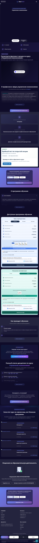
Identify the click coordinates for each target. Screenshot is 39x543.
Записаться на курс (20, 265)
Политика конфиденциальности (7, 524)
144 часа (28, 273)
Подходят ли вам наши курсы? (20, 356)
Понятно (35, 541)
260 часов (6, 221)
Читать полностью (19, 104)
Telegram (21, 525)
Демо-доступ (15, 40)
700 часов (23, 221)
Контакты (2, 519)
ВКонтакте (22, 524)
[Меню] (36, 1)
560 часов (15, 221)
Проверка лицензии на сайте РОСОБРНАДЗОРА (24, 483)
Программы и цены (23, 41)
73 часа (11, 273)
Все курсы (3, 514)
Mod (21, 1)
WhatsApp (22, 527)
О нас (2, 512)
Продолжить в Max (19, 182)
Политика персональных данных (7, 525)
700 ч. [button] (14, 373)
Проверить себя (7, 163)
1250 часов (32, 221)
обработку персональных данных (24, 180)
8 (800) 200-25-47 (23, 514)
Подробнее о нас (6, 483)
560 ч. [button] (12, 373)
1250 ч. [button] (17, 373)
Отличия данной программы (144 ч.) (19, 295)
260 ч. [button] (9, 373)
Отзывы (2, 517)
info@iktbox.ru (22, 517)
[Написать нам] (36, 541)
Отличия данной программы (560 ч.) (19, 248)
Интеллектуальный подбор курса (20, 110)
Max (21, 528)
